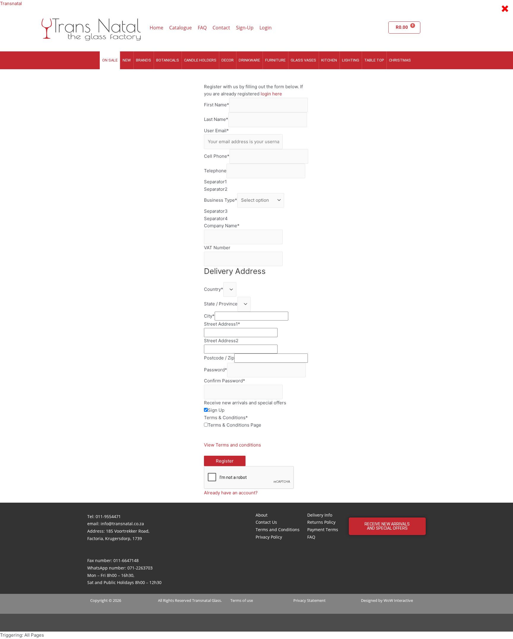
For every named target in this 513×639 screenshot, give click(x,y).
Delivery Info (319, 515)
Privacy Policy (269, 537)
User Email (216, 130)
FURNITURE (275, 60)
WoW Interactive (398, 600)
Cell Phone (216, 156)
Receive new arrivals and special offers (245, 403)
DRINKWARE (249, 60)
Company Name (222, 225)
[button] (387, 526)
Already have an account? (231, 493)
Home (156, 27)
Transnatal (11, 3)
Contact (221, 27)
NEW (127, 60)
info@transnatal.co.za (122, 523)
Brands (143, 60)
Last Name (216, 119)
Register (225, 461)
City (209, 316)
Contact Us (266, 522)
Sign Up (216, 410)
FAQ (202, 27)
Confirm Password (224, 381)
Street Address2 (221, 340)
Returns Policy (321, 522)
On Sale (110, 60)
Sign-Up (245, 27)
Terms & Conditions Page (234, 425)
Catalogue (180, 27)
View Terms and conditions (232, 445)
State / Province (221, 304)
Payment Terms (322, 529)
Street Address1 (222, 324)
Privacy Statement (309, 600)
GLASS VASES (303, 60)
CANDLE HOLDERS (200, 60)
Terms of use (241, 600)
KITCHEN (329, 60)
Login (265, 27)
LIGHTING (350, 60)
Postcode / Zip (219, 358)
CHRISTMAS (400, 60)
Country (213, 289)
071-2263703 (140, 568)
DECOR (227, 60)
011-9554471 (108, 516)
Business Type (220, 200)
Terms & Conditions (226, 417)
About (261, 515)
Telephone (215, 170)
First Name (216, 105)
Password (215, 370)
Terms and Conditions (278, 529)
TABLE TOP (374, 60)
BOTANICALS (167, 60)
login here (271, 94)
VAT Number (217, 247)
